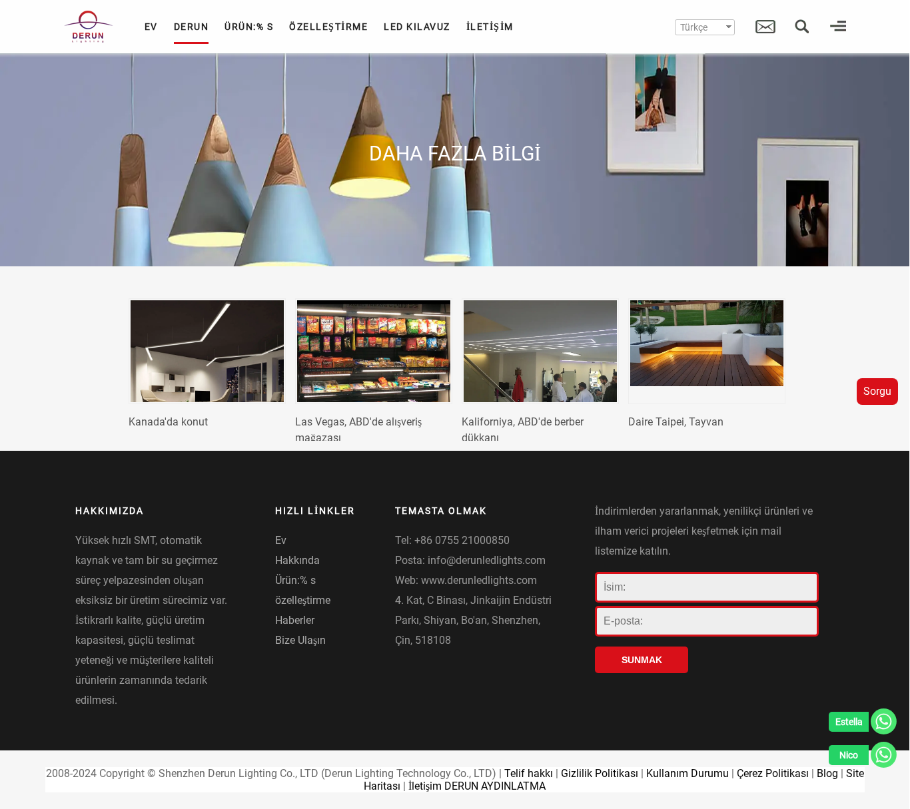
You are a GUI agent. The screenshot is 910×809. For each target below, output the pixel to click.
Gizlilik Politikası (599, 773)
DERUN (191, 26)
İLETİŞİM (490, 26)
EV (151, 26)
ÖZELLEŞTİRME (328, 26)
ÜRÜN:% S (249, 26)
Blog (827, 773)
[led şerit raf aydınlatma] (373, 351)
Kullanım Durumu (687, 773)
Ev (280, 540)
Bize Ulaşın (300, 640)
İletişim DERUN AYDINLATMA (477, 786)
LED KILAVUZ (417, 26)
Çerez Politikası (773, 773)
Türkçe (693, 27)
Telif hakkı (528, 773)
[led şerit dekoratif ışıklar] (207, 351)
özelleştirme (302, 600)
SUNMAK (642, 660)
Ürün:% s (295, 580)
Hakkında (297, 560)
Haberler (294, 620)
